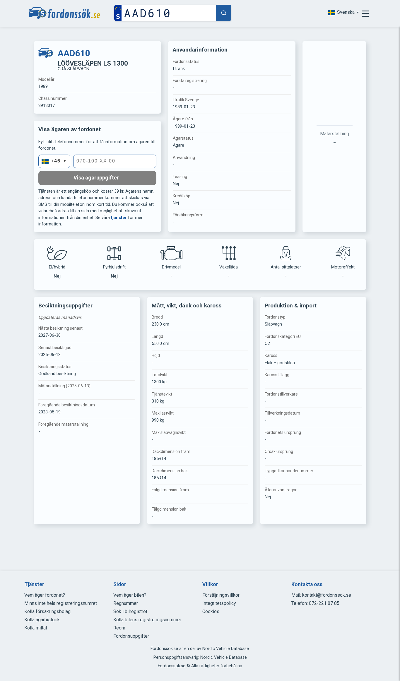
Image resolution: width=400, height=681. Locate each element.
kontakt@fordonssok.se (326, 595)
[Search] (223, 13)
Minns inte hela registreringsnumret (60, 603)
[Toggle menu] (365, 13)
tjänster (119, 217)
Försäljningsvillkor (221, 595)
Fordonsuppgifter (131, 636)
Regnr (119, 628)
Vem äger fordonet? (44, 595)
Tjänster (34, 584)
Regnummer (125, 603)
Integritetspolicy (219, 603)
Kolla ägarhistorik (42, 619)
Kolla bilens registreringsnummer (147, 619)
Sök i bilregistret (130, 611)
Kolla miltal (35, 628)
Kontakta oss (306, 584)
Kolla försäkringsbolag (47, 611)
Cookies (210, 611)
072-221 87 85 (324, 603)
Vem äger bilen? (129, 595)
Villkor (210, 584)
